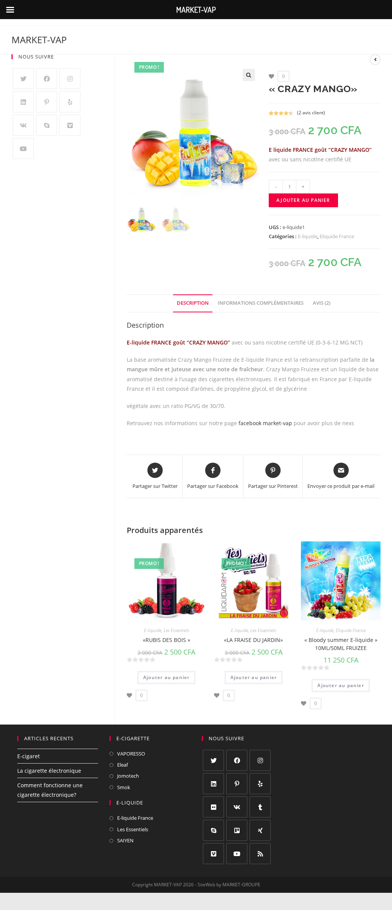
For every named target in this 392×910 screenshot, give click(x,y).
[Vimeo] (69, 125)
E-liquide (307, 236)
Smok (123, 787)
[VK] (23, 125)
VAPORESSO (131, 753)
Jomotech (128, 775)
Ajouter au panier (303, 200)
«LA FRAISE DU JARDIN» (253, 640)
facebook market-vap (265, 423)
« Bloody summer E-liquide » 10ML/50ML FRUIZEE (340, 644)
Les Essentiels (176, 630)
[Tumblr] (260, 806)
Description (193, 303)
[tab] (192, 303)
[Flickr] (213, 806)
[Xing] (260, 830)
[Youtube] (23, 148)
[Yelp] (69, 101)
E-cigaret (28, 756)
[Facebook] (46, 78)
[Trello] (236, 830)
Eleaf (122, 764)
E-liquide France (135, 817)
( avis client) (311, 112)
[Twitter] (23, 78)
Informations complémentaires (261, 303)
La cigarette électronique (49, 770)
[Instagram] (69, 78)
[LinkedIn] (23, 101)
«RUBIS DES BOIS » (166, 640)
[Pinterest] (46, 101)
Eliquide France (337, 236)
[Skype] (46, 125)
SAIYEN (125, 840)
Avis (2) (321, 303)
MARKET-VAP (39, 39)
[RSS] (260, 853)
